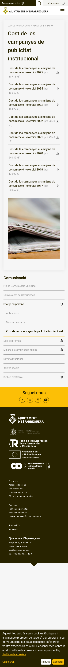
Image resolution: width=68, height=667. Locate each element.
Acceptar (58, 661)
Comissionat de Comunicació (19, 295)
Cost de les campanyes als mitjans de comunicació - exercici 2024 (32, 88)
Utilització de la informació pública (25, 516)
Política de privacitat (18, 509)
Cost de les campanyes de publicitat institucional (34, 331)
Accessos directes (11, 3)
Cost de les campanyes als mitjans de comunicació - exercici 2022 (32, 121)
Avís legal (13, 505)
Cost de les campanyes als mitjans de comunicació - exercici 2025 (32, 72)
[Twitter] (30, 402)
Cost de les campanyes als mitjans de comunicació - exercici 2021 (32, 137)
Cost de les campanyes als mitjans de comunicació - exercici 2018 (32, 169)
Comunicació (24, 26)
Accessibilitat (15, 525)
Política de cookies (18, 512)
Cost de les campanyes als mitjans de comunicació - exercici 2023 (32, 104)
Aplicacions (12, 313)
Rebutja (45, 661)
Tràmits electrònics (18, 492)
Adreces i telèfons (17, 485)
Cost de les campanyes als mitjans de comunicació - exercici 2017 (32, 185)
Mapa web (13, 529)
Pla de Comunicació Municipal (19, 286)
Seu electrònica (16, 489)
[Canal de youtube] (46, 402)
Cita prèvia (13, 481)
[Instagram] (38, 402)
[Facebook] (22, 402)
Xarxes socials (11, 368)
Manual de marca (15, 322)
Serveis (11, 26)
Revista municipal (13, 359)
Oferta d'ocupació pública (21, 496)
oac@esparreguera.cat (19, 550)
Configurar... (9, 661)
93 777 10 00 (14, 554)
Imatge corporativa (42, 26)
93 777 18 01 (27, 554)
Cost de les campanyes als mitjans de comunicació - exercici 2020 (32, 153)
